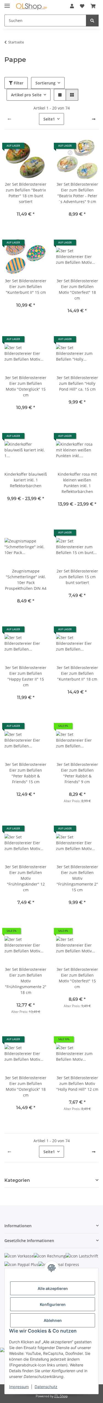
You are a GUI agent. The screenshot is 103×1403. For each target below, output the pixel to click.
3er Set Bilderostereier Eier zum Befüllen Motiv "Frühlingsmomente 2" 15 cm (77, 878)
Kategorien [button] (17, 1180)
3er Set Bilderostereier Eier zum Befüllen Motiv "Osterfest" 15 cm (77, 978)
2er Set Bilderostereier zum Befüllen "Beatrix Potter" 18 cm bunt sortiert (25, 193)
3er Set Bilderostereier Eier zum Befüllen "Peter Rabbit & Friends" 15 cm (25, 773)
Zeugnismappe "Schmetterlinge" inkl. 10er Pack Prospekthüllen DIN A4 (25, 579)
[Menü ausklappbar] (7, 3)
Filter (18, 83)
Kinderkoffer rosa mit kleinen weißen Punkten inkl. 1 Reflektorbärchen (77, 483)
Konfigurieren (53, 1304)
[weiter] (94, 119)
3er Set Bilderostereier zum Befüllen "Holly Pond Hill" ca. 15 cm (77, 383)
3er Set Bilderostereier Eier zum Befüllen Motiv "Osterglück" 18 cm (25, 1086)
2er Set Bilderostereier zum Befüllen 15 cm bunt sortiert (77, 576)
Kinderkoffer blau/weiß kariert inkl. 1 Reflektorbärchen (25, 480)
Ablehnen (53, 1320)
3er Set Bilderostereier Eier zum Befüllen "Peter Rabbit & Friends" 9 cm (77, 773)
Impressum (19, 1386)
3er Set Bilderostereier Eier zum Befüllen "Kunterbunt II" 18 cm (77, 673)
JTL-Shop (61, 1396)
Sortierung (45, 83)
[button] (72, 6)
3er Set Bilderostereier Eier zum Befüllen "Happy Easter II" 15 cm (25, 676)
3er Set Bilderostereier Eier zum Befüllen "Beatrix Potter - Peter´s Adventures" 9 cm (77, 193)
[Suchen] (92, 20)
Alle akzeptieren (53, 1288)
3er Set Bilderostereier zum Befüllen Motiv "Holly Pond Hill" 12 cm (77, 1083)
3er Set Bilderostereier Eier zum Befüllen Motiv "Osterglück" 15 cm (25, 386)
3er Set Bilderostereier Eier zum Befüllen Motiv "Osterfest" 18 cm (77, 289)
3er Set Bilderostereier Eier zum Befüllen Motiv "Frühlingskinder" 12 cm (25, 878)
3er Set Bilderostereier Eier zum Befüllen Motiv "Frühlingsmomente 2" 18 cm (25, 981)
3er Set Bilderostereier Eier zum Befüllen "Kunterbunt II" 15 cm (25, 286)
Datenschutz (46, 1386)
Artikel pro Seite (26, 94)
